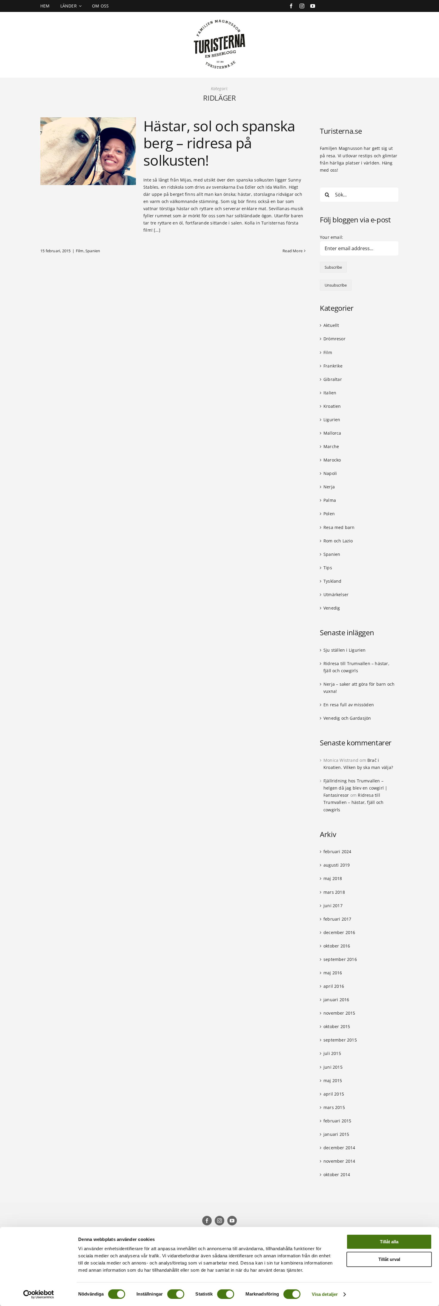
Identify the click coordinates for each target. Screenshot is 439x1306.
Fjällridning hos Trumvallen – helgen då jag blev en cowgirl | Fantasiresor (355, 788)
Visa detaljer (325, 1294)
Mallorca (332, 433)
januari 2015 (336, 1134)
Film (80, 250)
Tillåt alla (389, 1241)
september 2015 (340, 1040)
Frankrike (333, 366)
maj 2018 (332, 878)
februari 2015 (337, 1121)
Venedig (331, 608)
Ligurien (331, 419)
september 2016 (340, 959)
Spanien (92, 250)
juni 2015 (333, 1067)
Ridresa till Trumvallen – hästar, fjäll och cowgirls (353, 802)
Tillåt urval (389, 1259)
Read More (293, 250)
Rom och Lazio (338, 541)
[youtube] (312, 6)
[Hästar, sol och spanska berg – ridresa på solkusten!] (88, 151)
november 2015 (339, 1013)
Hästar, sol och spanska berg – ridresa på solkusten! (219, 143)
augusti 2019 (336, 865)
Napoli (330, 473)
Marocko (332, 460)
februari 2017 (337, 919)
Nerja (329, 487)
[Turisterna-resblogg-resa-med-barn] (219, 18)
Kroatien (332, 406)
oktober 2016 (336, 946)
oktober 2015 (336, 1026)
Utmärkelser (336, 594)
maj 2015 (332, 1080)
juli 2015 (332, 1053)
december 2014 (339, 1147)
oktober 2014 (336, 1174)
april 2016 (333, 986)
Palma (329, 500)
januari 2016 (336, 999)
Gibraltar (332, 379)
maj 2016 (332, 973)
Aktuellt (331, 325)
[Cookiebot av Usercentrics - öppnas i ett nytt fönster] (39, 1294)
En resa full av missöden (348, 704)
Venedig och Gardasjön (347, 718)
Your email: (331, 237)
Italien (329, 393)
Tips (327, 567)
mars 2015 (334, 1107)
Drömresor (334, 339)
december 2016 (339, 932)
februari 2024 (337, 851)
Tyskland (332, 581)
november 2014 (339, 1161)
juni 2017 (333, 905)
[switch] (175, 1294)
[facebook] (291, 6)
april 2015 (333, 1094)
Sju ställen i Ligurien (344, 650)
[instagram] (302, 6)
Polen (329, 513)
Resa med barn (339, 527)
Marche (331, 446)
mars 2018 (334, 892)
